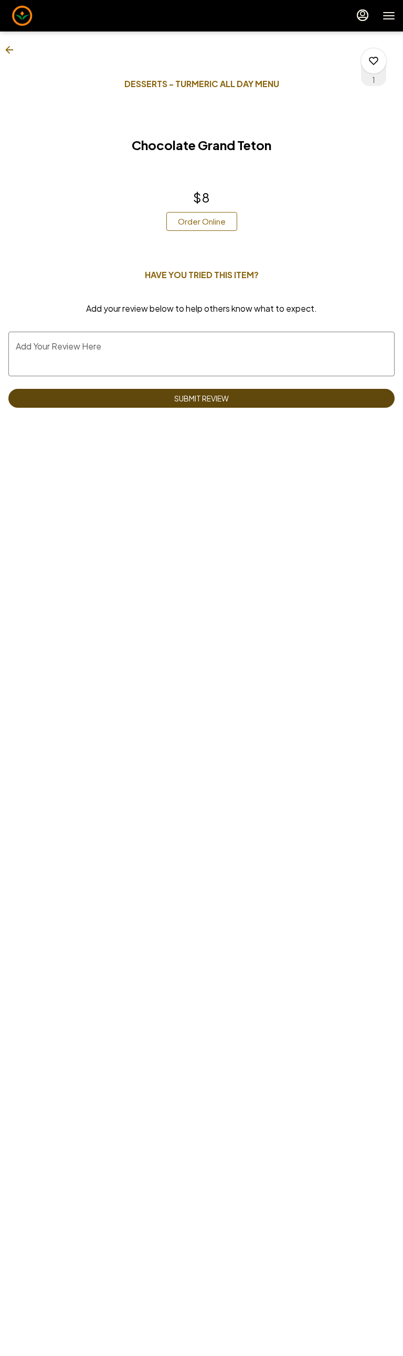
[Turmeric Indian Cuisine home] (55, 16)
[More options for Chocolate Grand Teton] (373, 60)
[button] (12, 50)
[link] (201, 221)
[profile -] (362, 15)
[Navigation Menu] (388, 16)
